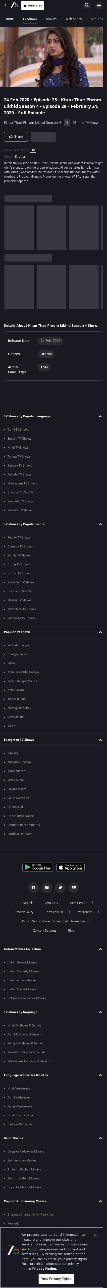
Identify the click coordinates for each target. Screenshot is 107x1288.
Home (9, 18)
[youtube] (72, 887)
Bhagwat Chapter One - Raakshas (30, 1214)
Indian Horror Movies (22, 962)
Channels (25, 903)
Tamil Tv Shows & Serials (24, 1034)
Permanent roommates (23, 825)
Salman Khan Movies (21, 1160)
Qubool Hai (15, 807)
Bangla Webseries (20, 1124)
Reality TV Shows (19, 537)
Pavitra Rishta (16, 789)
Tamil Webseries (18, 1097)
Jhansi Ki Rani (16, 699)
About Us (50, 903)
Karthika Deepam (19, 834)
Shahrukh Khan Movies (23, 1178)
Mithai (11, 663)
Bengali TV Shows (19, 465)
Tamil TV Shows (18, 429)
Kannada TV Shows (20, 501)
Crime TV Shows (18, 564)
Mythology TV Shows (21, 609)
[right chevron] (9, 225)
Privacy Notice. (44, 1269)
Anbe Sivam (15, 690)
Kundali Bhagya (18, 645)
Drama (20, 154)
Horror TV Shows (19, 573)
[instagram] (45, 887)
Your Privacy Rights (56, 1279)
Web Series (73, 18)
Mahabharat (16, 771)
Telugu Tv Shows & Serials (25, 1043)
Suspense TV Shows (21, 618)
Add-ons (97, 18)
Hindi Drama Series (21, 1115)
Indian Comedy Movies (23, 971)
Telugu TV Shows (19, 456)
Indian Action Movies (21, 980)
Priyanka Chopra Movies (24, 1187)
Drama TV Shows (19, 591)
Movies (51, 18)
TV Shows (30, 18)
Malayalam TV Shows (22, 483)
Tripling (12, 753)
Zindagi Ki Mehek (19, 708)
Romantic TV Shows (20, 582)
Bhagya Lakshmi (18, 654)
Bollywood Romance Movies (26, 998)
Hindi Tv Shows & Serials (24, 1025)
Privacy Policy (22, 912)
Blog (69, 930)
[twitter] (58, 887)
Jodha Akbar (15, 780)
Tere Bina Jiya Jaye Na (22, 681)
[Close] (95, 1235)
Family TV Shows (18, 555)
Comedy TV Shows (20, 546)
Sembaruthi (15, 717)
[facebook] (31, 887)
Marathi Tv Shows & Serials (26, 1052)
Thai (33, 148)
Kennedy (13, 1223)
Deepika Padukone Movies (25, 1151)
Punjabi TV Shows (19, 474)
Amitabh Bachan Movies (24, 1169)
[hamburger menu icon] (99, 5)
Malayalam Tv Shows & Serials (28, 1061)
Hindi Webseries (18, 1088)
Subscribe (35, 5)
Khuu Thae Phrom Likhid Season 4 (32, 120)
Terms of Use (52, 912)
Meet (11, 726)
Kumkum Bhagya (19, 762)
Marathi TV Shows (19, 510)
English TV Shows (19, 438)
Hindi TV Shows (18, 447)
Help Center (76, 903)
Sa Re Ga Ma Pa (18, 798)
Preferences (82, 912)
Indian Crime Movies (21, 989)
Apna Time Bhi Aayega (23, 672)
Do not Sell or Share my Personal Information (51, 921)
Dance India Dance (20, 816)
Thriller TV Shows (19, 600)
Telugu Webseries (19, 1106)
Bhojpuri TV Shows (20, 492)
